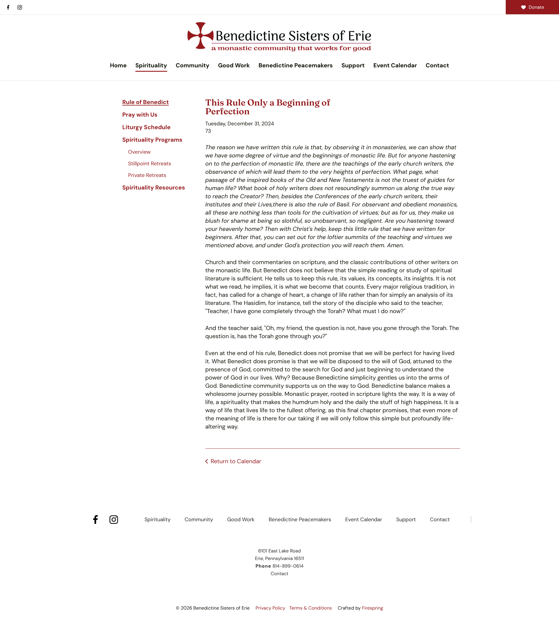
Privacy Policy (270, 608)
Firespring (372, 608)
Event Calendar (395, 65)
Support (353, 65)
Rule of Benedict (145, 102)
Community (192, 65)
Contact (437, 65)
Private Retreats (147, 175)
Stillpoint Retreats (149, 163)
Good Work (234, 65)
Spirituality (151, 65)
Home (118, 65)
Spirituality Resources (153, 188)
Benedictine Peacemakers (296, 65)
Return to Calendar (235, 461)
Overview (139, 151)
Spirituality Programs (152, 140)
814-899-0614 (288, 566)
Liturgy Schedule (146, 127)
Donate (536, 7)
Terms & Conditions (310, 608)
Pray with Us (140, 115)
